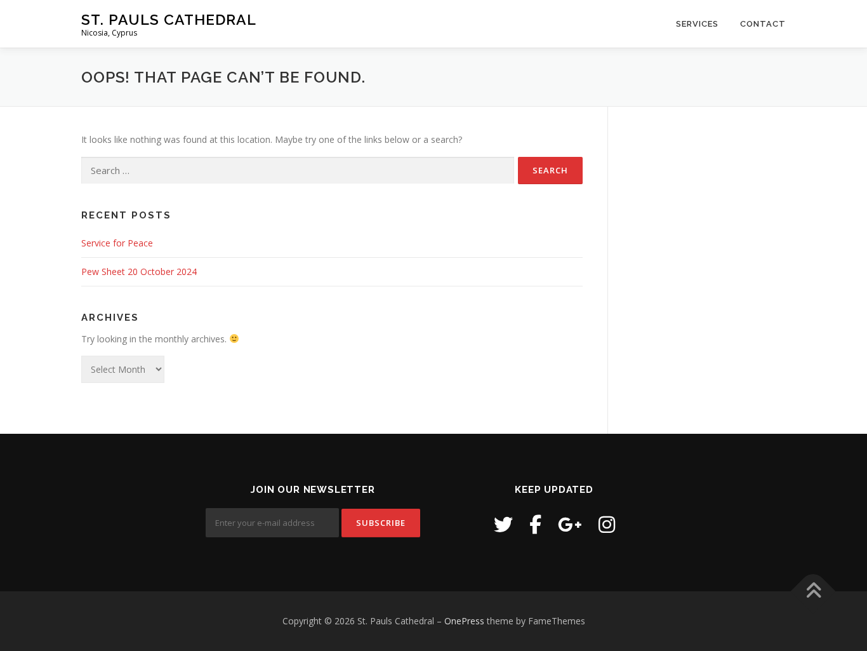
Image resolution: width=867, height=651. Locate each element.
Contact (763, 24)
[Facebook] (535, 524)
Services (697, 24)
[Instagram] (607, 524)
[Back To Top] (813, 591)
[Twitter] (503, 524)
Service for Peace (117, 243)
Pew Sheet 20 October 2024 (139, 271)
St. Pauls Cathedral (168, 19)
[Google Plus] (570, 524)
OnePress (464, 621)
